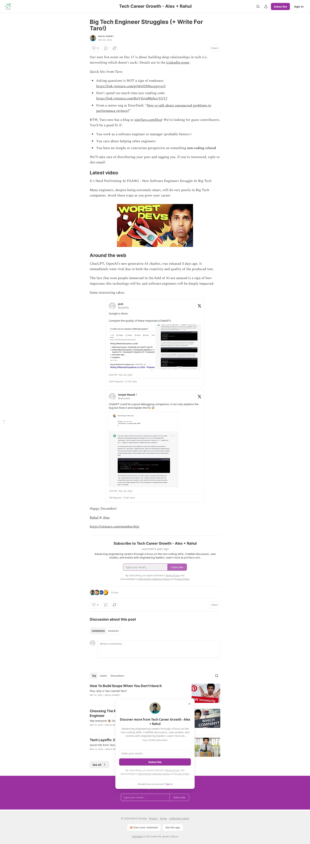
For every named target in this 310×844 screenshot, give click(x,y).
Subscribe (280, 6)
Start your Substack (145, 827)
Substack (137, 836)
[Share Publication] (265, 6)
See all (97, 764)
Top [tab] (94, 675)
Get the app (172, 827)
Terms (163, 818)
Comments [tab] (98, 630)
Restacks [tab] (113, 630)
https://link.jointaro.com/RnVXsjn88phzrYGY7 (132, 98)
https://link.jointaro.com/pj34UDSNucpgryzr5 (131, 86)
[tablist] (105, 630)
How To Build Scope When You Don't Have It (126, 686)
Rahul (94, 517)
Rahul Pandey (106, 36)
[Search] (258, 6)
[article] (155, 693)
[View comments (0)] (105, 48)
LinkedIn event (177, 62)
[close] (189, 704)
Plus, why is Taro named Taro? (108, 691)
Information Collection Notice (154, 773)
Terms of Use (172, 770)
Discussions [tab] (117, 675)
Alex (106, 517)
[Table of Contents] (3, 422)
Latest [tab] (103, 675)
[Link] (85, 173)
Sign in (299, 6)
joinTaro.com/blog (148, 119)
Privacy (153, 818)
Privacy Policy (182, 773)
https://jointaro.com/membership (114, 526)
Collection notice (179, 818)
